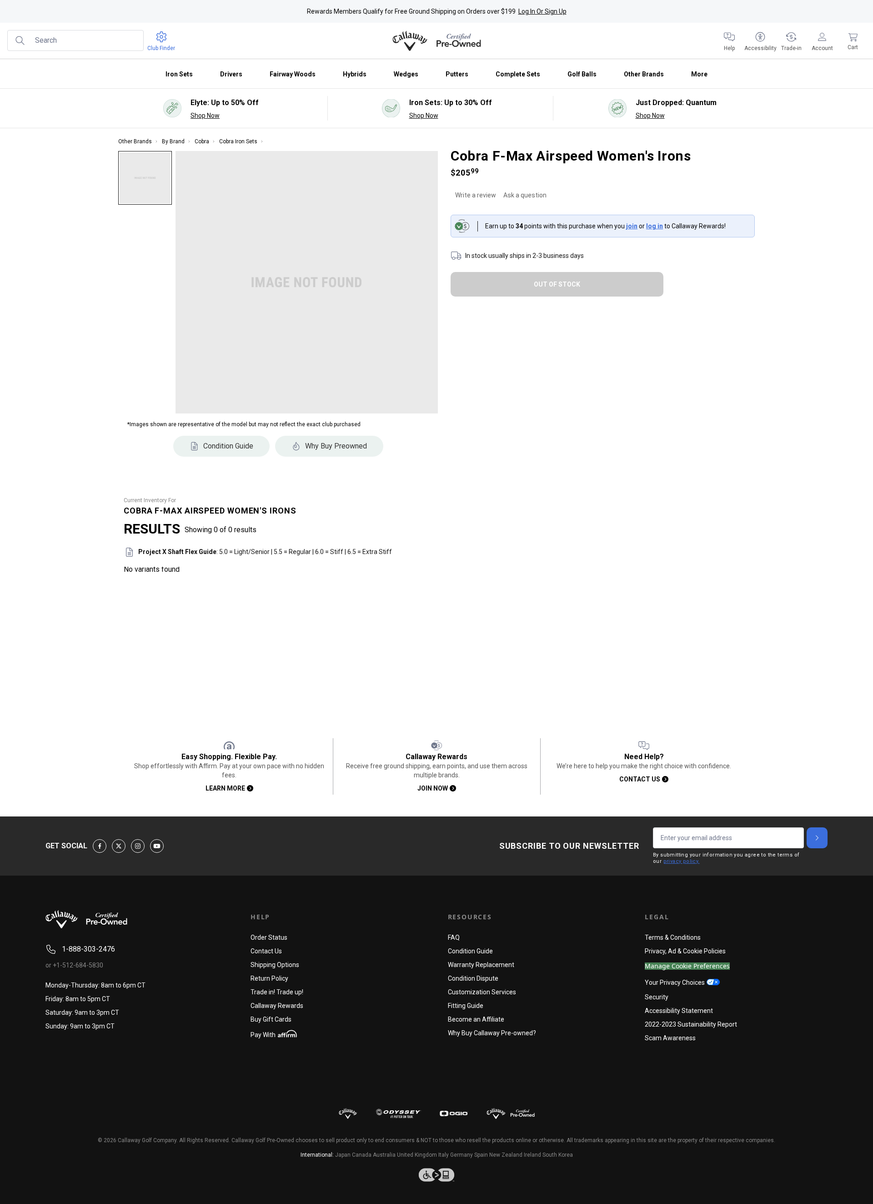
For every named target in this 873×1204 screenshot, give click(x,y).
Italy (443, 1155)
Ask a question (525, 195)
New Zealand (505, 1155)
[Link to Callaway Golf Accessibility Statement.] (436, 1175)
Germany (461, 1155)
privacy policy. (681, 861)
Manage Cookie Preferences (687, 966)
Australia (384, 1155)
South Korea (557, 1155)
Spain (481, 1155)
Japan (343, 1155)
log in (654, 226)
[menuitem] (729, 41)
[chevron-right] (817, 837)
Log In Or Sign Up (542, 11)
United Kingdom (417, 1155)
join (631, 226)
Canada (361, 1155)
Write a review (475, 195)
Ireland (532, 1155)
